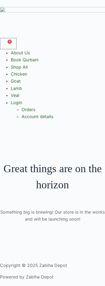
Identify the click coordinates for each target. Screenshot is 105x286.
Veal (15, 95)
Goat (16, 81)
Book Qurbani (24, 59)
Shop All (19, 67)
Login (16, 102)
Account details (37, 116)
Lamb (16, 88)
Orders (28, 109)
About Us (20, 52)
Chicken (19, 74)
